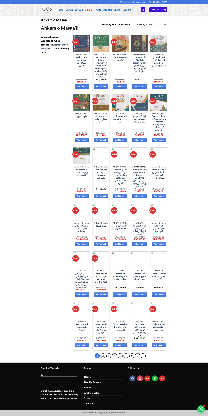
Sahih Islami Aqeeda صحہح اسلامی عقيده (120, 276)
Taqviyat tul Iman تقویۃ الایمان (82, 327)
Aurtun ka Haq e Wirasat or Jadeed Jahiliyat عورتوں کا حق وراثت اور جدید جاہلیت (139, 177)
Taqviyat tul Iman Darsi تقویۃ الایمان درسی (101, 328)
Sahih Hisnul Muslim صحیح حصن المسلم (139, 276)
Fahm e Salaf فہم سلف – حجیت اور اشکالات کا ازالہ (101, 277)
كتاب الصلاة (101, 226)
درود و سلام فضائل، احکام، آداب (101, 119)
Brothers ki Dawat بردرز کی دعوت (82, 172)
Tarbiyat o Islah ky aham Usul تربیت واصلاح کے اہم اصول (139, 329)
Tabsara (126, 9)
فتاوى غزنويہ (81, 116)
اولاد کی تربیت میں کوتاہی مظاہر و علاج (139, 119)
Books (89, 9)
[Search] (143, 9)
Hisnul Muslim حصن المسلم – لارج (159, 276)
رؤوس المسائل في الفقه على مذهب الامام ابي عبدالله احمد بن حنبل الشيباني (82, 279)
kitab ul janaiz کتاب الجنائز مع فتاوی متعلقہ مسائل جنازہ (159, 173)
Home (60, 9)
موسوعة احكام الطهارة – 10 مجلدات (81, 228)
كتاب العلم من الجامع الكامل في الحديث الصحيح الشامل (159, 61)
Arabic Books (104, 9)
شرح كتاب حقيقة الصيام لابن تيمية (158, 228)
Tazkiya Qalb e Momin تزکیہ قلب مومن (120, 327)
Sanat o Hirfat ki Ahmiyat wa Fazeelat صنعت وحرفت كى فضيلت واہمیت (159, 123)
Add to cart (82, 86)
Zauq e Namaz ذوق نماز (120, 58)
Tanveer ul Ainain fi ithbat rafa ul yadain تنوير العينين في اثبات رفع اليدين (139, 64)
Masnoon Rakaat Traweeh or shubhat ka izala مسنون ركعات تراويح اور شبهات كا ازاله (101, 67)
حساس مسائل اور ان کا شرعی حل (120, 119)
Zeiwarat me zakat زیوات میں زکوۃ (159, 327)
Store (117, 9)
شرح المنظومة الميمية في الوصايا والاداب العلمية (139, 229)
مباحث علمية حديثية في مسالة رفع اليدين (81, 61)
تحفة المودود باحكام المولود (120, 227)
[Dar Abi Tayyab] (47, 10)
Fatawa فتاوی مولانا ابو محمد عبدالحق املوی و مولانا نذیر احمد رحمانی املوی (120, 176)
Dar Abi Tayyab (74, 9)
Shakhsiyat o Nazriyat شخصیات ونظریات (101, 173)
